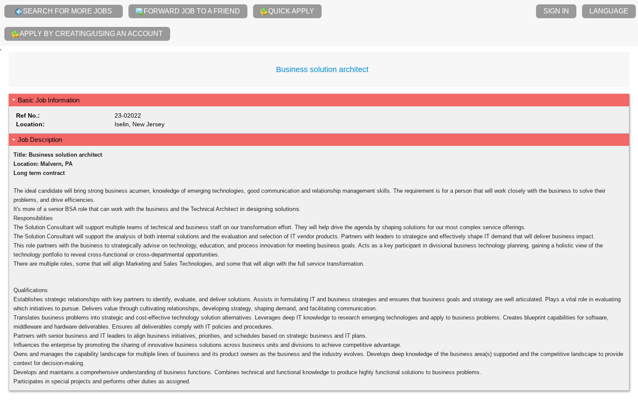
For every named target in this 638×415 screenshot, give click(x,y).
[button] (319, 100)
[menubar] (319, 23)
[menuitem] (63, 11)
